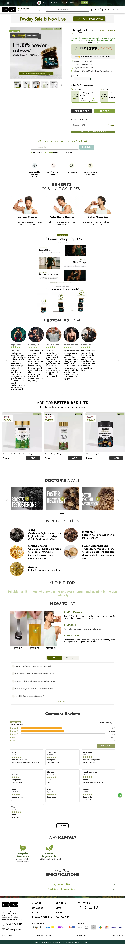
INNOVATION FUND (42, 917)
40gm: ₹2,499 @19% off (83, 68)
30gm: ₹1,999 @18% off (83, 64)
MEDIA (59, 912)
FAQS (35, 912)
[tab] (62, 394)
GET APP (85, 3)
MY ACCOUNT (39, 908)
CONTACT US (62, 917)
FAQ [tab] (54, 658)
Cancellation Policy (116, 936)
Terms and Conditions (43, 936)
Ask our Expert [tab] (70, 658)
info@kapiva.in (13, 929)
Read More (92, 42)
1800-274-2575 (14, 924)
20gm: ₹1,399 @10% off (83, 61)
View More (61, 701)
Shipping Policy (80, 936)
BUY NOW (105, 111)
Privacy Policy (7, 936)
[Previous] (11, 85)
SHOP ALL (37, 903)
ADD (33, 458)
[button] (28, 10)
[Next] (61, 85)
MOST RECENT (105, 746)
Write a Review (105, 723)
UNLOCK (87, 147)
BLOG (59, 908)
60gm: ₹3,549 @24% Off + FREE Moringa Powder (93, 71)
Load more (62, 825)
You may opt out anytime (62, 152)
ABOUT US (61, 903)
